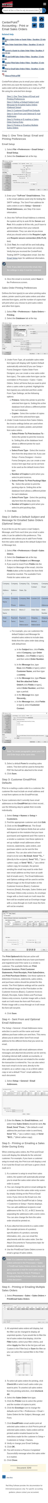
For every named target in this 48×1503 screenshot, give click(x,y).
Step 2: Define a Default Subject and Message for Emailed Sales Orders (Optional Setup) (23, 104)
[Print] (42, 19)
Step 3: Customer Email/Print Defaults (23, 110)
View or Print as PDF (12, 76)
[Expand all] (34, 19)
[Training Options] (34, 25)
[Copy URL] (42, 25)
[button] (40, 10)
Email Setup (12, 258)
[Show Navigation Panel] (45, 4)
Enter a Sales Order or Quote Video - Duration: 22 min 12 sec (24, 40)
